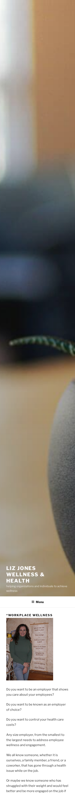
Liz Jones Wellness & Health (25, 574)
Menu (40, 602)
